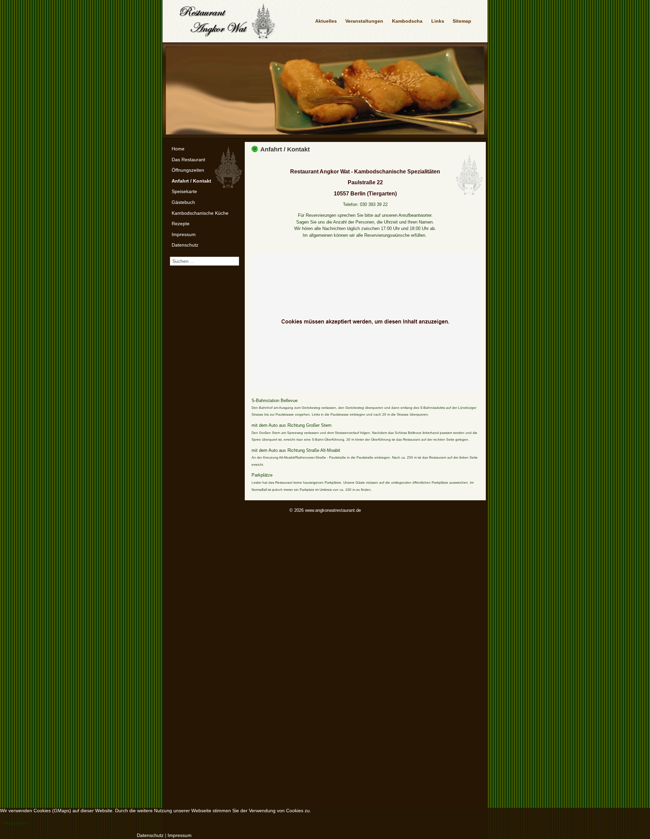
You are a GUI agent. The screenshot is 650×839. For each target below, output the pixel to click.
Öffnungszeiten (188, 170)
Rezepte (181, 223)
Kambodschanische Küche (200, 213)
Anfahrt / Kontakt (191, 181)
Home (178, 148)
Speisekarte (184, 191)
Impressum (184, 234)
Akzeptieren (15, 823)
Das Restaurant (188, 159)
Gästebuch (183, 202)
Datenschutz (185, 245)
